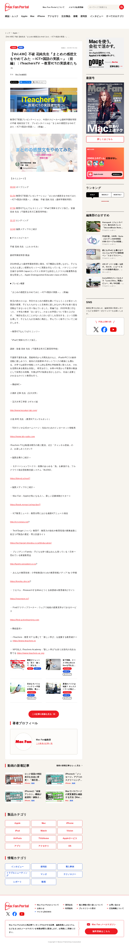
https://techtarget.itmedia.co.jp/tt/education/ (31, 543)
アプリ (17, 846)
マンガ (44, 874)
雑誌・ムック (11, 16)
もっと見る (68, 765)
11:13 (12, 220)
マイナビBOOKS (44, 912)
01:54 (12, 196)
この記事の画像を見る (43, 714)
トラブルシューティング (16, 874)
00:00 (12, 187)
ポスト (15, 82)
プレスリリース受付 (87, 908)
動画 (21, 47)
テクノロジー (70, 874)
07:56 (12, 208)
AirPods (17, 838)
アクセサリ (53, 16)
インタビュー (96, 16)
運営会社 (69, 905)
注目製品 (65, 16)
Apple (24, 16)
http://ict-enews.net (19, 522)
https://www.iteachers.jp (24, 641)
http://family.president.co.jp (23, 564)
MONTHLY (117, 195)
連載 (75, 16)
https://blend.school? (20, 478)
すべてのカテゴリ (115, 16)
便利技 (83, 16)
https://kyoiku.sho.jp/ (20, 581)
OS (69, 846)
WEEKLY (105, 195)
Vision (70, 831)
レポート (17, 882)
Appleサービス (70, 838)
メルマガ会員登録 (76, 7)
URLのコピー (40, 82)
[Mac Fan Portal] (17, 7)
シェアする (26, 82)
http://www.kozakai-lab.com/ (23, 410)
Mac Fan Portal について (54, 7)
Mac (32, 16)
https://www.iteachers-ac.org (30, 653)
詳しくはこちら (105, 139)
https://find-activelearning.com (24, 620)
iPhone (41, 16)
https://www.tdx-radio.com (22, 436)
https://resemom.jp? (19, 599)
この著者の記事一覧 (44, 743)
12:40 (12, 229)
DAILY (92, 195)
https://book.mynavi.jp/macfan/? (25, 505)
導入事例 (70, 867)
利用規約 (69, 908)
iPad (17, 831)
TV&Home (44, 838)
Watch (44, 831)
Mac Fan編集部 (21, 74)
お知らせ (40, 908)
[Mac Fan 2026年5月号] (105, 108)
